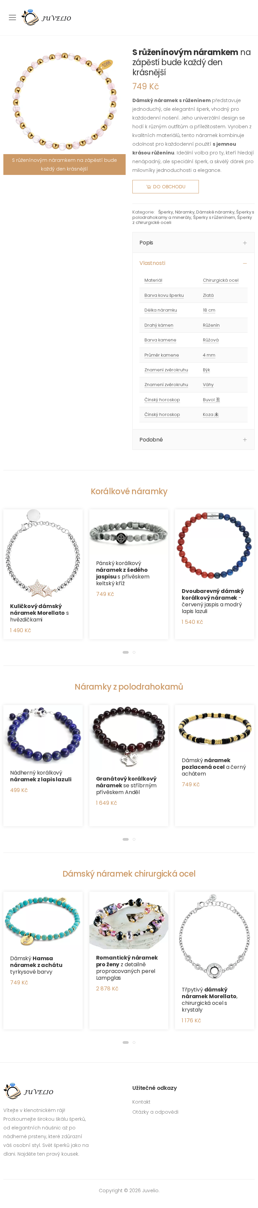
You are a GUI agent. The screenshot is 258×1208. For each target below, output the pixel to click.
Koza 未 (211, 414)
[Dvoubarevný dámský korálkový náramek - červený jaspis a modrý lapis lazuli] (214, 546)
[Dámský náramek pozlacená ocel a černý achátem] (214, 728)
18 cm (209, 310)
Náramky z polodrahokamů (129, 686)
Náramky (185, 212)
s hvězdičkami (39, 612)
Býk (206, 370)
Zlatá (208, 295)
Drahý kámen (158, 325)
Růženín (211, 325)
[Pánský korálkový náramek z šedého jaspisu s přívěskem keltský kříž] (129, 532)
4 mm (209, 355)
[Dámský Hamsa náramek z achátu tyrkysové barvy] (43, 921)
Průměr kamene (161, 355)
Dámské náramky (215, 212)
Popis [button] (146, 242)
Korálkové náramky (129, 491)
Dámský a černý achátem (214, 767)
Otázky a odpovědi (155, 1112)
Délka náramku (160, 310)
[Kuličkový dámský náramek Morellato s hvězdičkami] (43, 553)
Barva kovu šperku (164, 295)
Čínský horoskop (162, 400)
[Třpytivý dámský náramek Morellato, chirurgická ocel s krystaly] (214, 936)
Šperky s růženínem (214, 217)
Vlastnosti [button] (152, 263)
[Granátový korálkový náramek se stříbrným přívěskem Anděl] (129, 737)
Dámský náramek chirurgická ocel (129, 873)
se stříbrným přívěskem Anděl (126, 785)
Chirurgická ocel (221, 280)
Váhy (208, 384)
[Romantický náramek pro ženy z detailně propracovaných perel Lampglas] (129, 920)
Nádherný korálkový (40, 776)
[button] (126, 652)
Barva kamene (160, 340)
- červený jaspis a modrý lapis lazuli (213, 601)
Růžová (211, 340)
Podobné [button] (151, 440)
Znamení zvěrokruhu (166, 370)
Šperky (165, 212)
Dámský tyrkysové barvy (36, 965)
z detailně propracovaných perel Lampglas (127, 968)
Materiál (153, 280)
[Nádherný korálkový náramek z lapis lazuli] (43, 734)
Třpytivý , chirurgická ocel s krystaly (210, 1000)
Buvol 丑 (211, 400)
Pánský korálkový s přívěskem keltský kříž (122, 573)
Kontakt (141, 1102)
